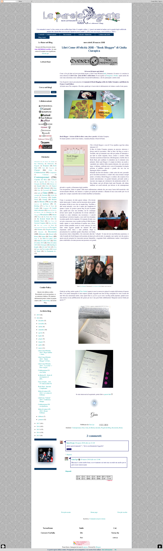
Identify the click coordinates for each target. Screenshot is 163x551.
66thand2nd (37, 161)
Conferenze (45, 175)
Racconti (40, 232)
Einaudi (39, 186)
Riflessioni (42, 234)
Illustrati (54, 199)
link (105, 73)
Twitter (116, 75)
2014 (38, 432)
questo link (107, 394)
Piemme (39, 229)
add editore (45, 161)
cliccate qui (45, 53)
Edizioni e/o (53, 184)
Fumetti (54, 190)
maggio (40, 342)
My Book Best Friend (50, 217)
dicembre (41, 321)
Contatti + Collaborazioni (47, 34)
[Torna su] (160, 546)
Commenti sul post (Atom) (97, 519)
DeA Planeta (51, 182)
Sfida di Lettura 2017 (43, 241)
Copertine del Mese (40, 180)
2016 (38, 426)
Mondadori (44, 214)
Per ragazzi (53, 227)
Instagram (109, 75)
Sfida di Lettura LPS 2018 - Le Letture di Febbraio (45, 393)
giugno (40, 339)
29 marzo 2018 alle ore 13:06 (90, 459)
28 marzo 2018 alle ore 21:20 (85, 443)
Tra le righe (45, 249)
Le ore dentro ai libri (96, 286)
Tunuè (38, 251)
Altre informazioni (107, 550)
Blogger (98, 547)
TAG (48, 247)
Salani (43, 236)
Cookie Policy (46, 300)
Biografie (36, 166)
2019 (38, 315)
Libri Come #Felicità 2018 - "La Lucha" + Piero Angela (45, 365)
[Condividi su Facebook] (105, 425)
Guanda (44, 199)
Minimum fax (50, 212)
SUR (43, 247)
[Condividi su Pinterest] (107, 425)
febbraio (41, 416)
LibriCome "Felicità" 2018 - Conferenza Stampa (44, 399)
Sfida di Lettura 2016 (50, 238)
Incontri (98, 428)
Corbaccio (54, 180)
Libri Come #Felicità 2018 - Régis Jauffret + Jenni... (45, 352)
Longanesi (46, 208)
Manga (48, 210)
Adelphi (53, 161)
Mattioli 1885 (39, 212)
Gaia (86, 428)
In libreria (92, 428)
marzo (40, 348)
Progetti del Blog (106, 428)
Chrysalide (51, 168)
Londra (36, 208)
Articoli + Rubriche (84, 34)
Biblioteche (51, 164)
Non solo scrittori (42, 225)
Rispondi (69, 449)
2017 (38, 423)
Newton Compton (39, 223)
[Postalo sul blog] (102, 425)
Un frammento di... (50, 251)
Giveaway (44, 197)
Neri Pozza (51, 221)
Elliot (47, 186)
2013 (38, 435)
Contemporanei (76, 428)
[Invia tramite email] (100, 425)
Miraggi (36, 215)
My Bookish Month (43, 219)
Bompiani (46, 166)
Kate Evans (71, 443)
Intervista (36, 204)
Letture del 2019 (104, 34)
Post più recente (66, 512)
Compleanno (53, 172)
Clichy (50, 170)
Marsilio (54, 210)
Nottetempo (37, 227)
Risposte (69, 454)
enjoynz (85, 547)
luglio (40, 336)
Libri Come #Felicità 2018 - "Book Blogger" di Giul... (44, 359)
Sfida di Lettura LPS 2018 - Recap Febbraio (44, 411)
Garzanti (44, 195)
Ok (115, 550)
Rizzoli (51, 234)
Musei (39, 217)
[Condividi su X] (104, 425)
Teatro (38, 249)
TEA (55, 247)
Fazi (39, 188)
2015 (38, 429)
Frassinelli (46, 190)
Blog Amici (42, 37)
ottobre (40, 327)
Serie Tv (36, 238)
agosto (40, 333)
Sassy (51, 236)
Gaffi (38, 193)
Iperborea (46, 204)
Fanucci (54, 186)
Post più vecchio (122, 512)
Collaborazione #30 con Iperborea (44, 405)
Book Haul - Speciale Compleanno (44, 387)
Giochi (52, 195)
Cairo (43, 168)
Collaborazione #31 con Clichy (44, 371)
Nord (52, 225)
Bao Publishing (38, 164)
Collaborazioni (39, 172)
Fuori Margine (83, 286)
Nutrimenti (45, 227)
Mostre (54, 215)
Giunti (36, 197)
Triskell (54, 249)
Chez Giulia (83, 291)
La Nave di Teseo (48, 206)
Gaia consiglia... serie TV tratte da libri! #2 (45, 382)
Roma (121, 428)
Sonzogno (44, 245)
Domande (36, 184)
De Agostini (40, 182)
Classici (37, 170)
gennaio (40, 419)
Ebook (44, 184)
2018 (38, 318)
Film (39, 190)
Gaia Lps (75, 459)
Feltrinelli (47, 188)
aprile (40, 345)
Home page (94, 512)
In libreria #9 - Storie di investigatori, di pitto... (45, 377)
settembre (41, 330)
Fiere (83, 428)
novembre (41, 324)
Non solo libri (53, 223)
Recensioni (67, 34)
